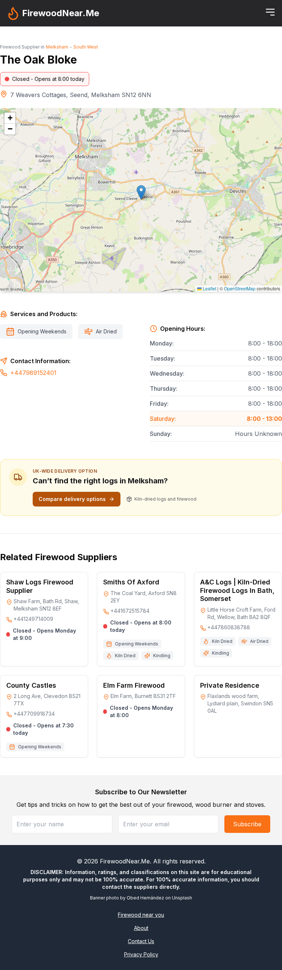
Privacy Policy (141, 954)
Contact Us (141, 941)
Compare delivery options (72, 499)
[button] (141, 192)
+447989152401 (33, 372)
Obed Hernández (145, 898)
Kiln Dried (125, 655)
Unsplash (182, 898)
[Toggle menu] (270, 12)
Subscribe (247, 824)
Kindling (161, 655)
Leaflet (209, 288)
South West (85, 47)
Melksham (57, 47)
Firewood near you (141, 915)
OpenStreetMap (240, 288)
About (141, 928)
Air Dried (106, 331)
